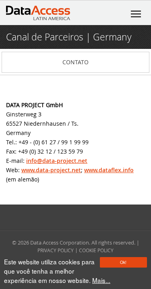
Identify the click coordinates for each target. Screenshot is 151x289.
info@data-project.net (56, 161)
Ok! (123, 262)
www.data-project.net (51, 170)
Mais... (101, 280)
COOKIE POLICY (96, 250)
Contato (75, 62)
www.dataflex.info (109, 170)
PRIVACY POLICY (55, 250)
